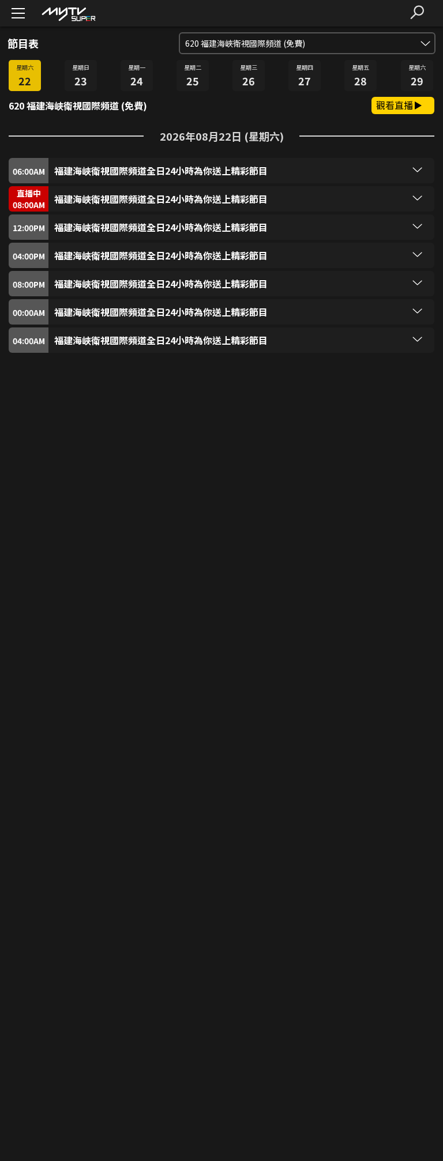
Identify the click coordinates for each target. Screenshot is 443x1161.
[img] (68, 13)
